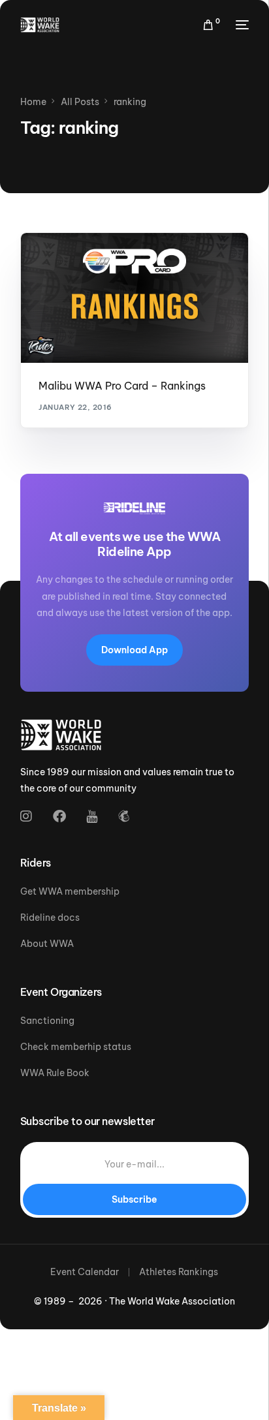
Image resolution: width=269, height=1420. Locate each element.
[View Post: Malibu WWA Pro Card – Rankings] (135, 298)
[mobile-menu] (241, 25)
